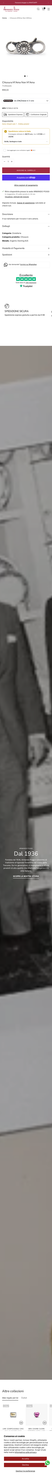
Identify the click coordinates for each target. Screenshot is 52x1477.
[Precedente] (3, 2)
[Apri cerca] (38, 9)
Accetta (25, 1459)
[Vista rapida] (21, 1423)
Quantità (6, 156)
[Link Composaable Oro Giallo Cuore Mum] (13, 1415)
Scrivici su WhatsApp (28, 264)
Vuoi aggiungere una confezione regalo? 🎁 (21, 150)
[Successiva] (48, 2)
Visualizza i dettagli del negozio (17, 197)
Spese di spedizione (26, 203)
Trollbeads (7, 86)
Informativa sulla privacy (26, 1452)
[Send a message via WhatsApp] (47, 1462)
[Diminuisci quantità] (4, 161)
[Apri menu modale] (48, 9)
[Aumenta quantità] (12, 161)
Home (4, 18)
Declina (25, 1465)
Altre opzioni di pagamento (26, 185)
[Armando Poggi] (11, 9)
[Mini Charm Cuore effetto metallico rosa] (37, 1415)
